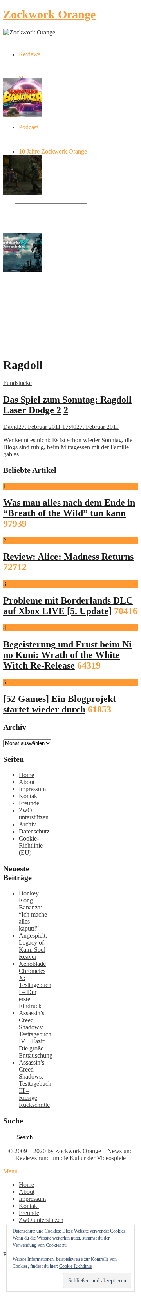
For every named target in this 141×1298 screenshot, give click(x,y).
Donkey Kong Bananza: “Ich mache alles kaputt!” (33, 911)
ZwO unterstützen (34, 814)
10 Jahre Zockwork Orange (53, 151)
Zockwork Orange (49, 14)
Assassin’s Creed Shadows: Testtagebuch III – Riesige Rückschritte (35, 1083)
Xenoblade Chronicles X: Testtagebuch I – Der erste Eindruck (35, 984)
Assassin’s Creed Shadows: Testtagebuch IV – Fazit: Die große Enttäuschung (35, 1034)
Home (26, 775)
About (26, 782)
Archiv (27, 824)
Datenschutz (34, 831)
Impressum (32, 789)
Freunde (29, 803)
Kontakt (29, 796)
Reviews (29, 54)
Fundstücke (17, 383)
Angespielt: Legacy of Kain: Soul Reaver (33, 946)
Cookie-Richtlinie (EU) (31, 845)
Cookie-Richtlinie (75, 1266)
